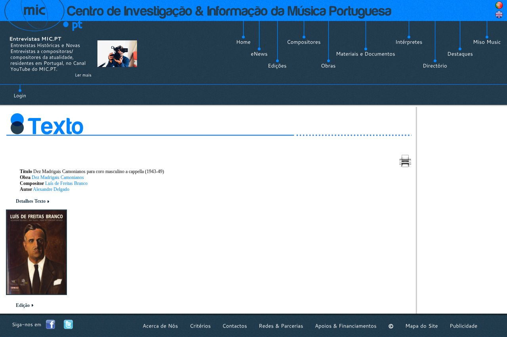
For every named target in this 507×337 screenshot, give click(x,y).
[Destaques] (460, 54)
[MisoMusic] (487, 42)
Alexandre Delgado (51, 189)
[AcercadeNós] (160, 326)
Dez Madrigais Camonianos (58, 177)
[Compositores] (304, 42)
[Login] (19, 91)
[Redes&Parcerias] (281, 326)
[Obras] (328, 66)
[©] (391, 326)
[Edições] (277, 66)
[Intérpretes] (409, 42)
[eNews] (259, 54)
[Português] (499, 5)
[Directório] (435, 66)
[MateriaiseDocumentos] (365, 54)
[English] (499, 15)
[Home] (243, 42)
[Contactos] (234, 326)
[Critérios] (200, 326)
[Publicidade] (463, 326)
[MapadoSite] (421, 326)
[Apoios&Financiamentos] (346, 326)
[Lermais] (83, 74)
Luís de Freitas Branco (66, 183)
